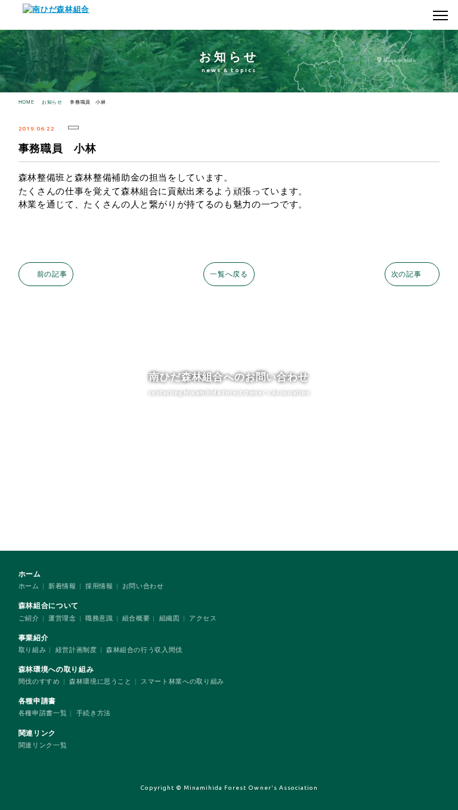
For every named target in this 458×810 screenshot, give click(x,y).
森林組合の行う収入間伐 (144, 649)
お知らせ (52, 102)
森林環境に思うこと (100, 681)
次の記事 (406, 274)
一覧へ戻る (228, 274)
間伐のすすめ (39, 681)
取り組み (32, 649)
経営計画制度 (76, 649)
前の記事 (52, 274)
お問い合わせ (143, 585)
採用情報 (99, 585)
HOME (26, 102)
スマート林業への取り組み (182, 681)
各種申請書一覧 (42, 712)
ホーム (28, 585)
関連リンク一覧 (42, 745)
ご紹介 (28, 618)
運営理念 (62, 618)
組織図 (169, 618)
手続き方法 (93, 712)
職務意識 (99, 618)
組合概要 (136, 618)
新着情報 (62, 585)
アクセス (203, 618)
